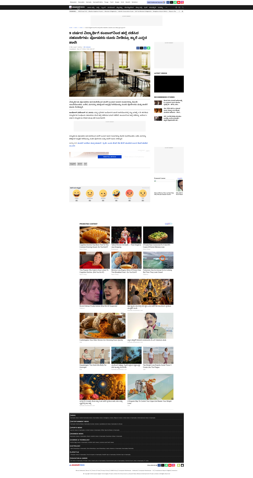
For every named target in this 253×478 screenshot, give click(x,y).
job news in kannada (76, 460)
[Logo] (77, 7)
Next (182, 11)
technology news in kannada (78, 442)
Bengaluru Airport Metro (160, 11)
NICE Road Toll (82, 11)
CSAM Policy (113, 470)
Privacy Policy (105, 470)
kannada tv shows (117, 424)
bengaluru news (108, 418)
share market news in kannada (96, 436)
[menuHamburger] (179, 7)
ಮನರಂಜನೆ (111, 7)
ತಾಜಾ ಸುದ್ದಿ (90, 7)
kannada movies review (92, 424)
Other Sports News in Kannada (110, 430)
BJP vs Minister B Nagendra (143, 11)
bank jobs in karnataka (98, 460)
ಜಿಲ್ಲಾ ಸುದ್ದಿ (139, 7)
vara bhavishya (101, 448)
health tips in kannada (109, 454)
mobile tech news (93, 442)
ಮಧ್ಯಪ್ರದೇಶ (73, 164)
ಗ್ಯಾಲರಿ (103, 7)
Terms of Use (96, 470)
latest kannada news (86, 418)
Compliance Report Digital (163, 470)
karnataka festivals (128, 448)
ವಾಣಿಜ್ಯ (160, 7)
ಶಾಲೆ (85, 164)
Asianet (76, 465)
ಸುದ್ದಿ (97, 7)
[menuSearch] (183, 7)
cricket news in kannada (92, 430)
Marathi (128, 2)
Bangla (117, 2)
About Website (80, 470)
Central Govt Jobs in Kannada (134, 460)
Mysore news (118, 418)
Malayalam (73, 2)
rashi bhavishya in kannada (78, 448)
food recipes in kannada (94, 454)
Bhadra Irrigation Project (96, 11)
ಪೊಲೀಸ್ (80, 164)
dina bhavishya (91, 448)
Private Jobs (87, 460)
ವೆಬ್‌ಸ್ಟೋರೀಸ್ (129, 7)
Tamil (111, 2)
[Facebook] (168, 2)
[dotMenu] (166, 7)
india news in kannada (129, 418)
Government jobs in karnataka (115, 460)
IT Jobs (146, 460)
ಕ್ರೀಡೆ (145, 7)
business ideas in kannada (114, 436)
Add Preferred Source (154, 2)
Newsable (81, 2)
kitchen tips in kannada (123, 454)
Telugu (106, 2)
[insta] (182, 2)
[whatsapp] (175, 2)
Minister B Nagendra (111, 11)
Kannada (88, 2)
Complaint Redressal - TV (146, 470)
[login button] (177, 7)
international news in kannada (146, 418)
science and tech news (107, 442)
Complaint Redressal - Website (127, 470)
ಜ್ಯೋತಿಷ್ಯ (119, 7)
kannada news (74, 418)
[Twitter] (171, 2)
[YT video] (178, 2)
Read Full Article (109, 156)
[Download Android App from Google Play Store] (178, 465)
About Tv (88, 470)
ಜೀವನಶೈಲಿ (152, 7)
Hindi (122, 2)
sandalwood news (105, 424)
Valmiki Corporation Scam (126, 11)
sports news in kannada (77, 430)
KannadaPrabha (98, 2)
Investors (174, 470)
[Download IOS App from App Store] (182, 465)
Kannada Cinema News (77, 424)
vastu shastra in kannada (113, 448)
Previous (179, 11)
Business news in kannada (78, 436)
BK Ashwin (87, 47)
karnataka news (98, 418)
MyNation (135, 2)
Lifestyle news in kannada (78, 454)
